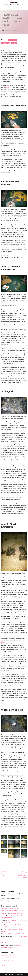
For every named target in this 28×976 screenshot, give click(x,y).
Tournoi (14, 43)
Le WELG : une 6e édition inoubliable (11, 898)
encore (14, 51)
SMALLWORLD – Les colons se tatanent (12, 910)
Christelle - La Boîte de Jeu (8, 908)
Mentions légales (5, 963)
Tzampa (3, 915)
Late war (7, 87)
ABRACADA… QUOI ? (16, 913)
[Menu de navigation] (14, 8)
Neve (6, 974)
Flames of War (6, 43)
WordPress (20, 974)
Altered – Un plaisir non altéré (9, 901)
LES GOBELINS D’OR (7, 960)
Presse (3, 965)
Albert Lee (4, 913)
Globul (6, 30)
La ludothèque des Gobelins (8, 955)
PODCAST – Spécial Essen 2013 (16, 934)
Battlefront (12, 40)
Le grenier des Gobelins (7, 957)
